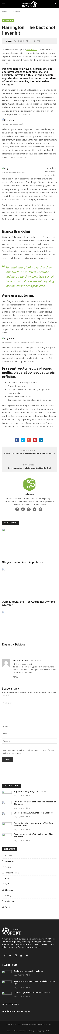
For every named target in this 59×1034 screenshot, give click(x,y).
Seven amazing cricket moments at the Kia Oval (29, 468)
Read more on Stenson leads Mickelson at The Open (35, 803)
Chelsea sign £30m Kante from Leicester (34, 813)
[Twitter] (10, 955)
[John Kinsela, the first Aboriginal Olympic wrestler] (29, 583)
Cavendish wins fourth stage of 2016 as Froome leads (33, 824)
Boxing (8, 867)
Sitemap (31, 1031)
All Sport (8, 855)
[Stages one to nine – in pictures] (29, 544)
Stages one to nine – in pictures (22, 562)
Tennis (8, 907)
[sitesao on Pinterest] (40, 509)
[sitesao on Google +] (29, 509)
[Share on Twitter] (23, 440)
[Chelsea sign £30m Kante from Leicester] (7, 816)
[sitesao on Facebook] (17, 509)
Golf (7, 884)
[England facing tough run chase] (7, 794)
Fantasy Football (12, 873)
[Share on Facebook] (17, 440)
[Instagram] (16, 955)
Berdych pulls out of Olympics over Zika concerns (33, 835)
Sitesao (34, 1024)
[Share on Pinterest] (35, 440)
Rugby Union (10, 901)
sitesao (9, 41)
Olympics (9, 890)
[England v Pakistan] (29, 626)
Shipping (40, 1031)
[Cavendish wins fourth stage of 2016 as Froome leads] (7, 826)
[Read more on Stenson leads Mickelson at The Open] (7, 805)
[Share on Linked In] (41, 440)
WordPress (31, 49)
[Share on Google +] (29, 440)
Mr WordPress (20, 660)
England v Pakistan (14, 644)
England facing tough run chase (30, 791)
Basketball (7, 20)
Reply (15, 677)
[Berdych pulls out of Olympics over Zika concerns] (7, 837)
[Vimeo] (27, 955)
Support (22, 1031)
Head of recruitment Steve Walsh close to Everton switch (29, 453)
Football (8, 878)
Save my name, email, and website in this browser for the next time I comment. (28, 751)
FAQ (14, 1031)
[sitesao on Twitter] (23, 509)
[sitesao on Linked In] (34, 509)
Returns (49, 1031)
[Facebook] (5, 955)
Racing (8, 895)
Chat (8, 1031)
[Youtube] (21, 955)
